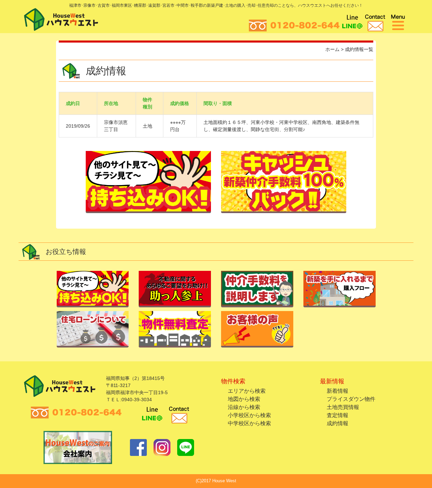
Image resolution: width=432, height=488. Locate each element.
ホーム (332, 49)
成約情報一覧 (359, 49)
